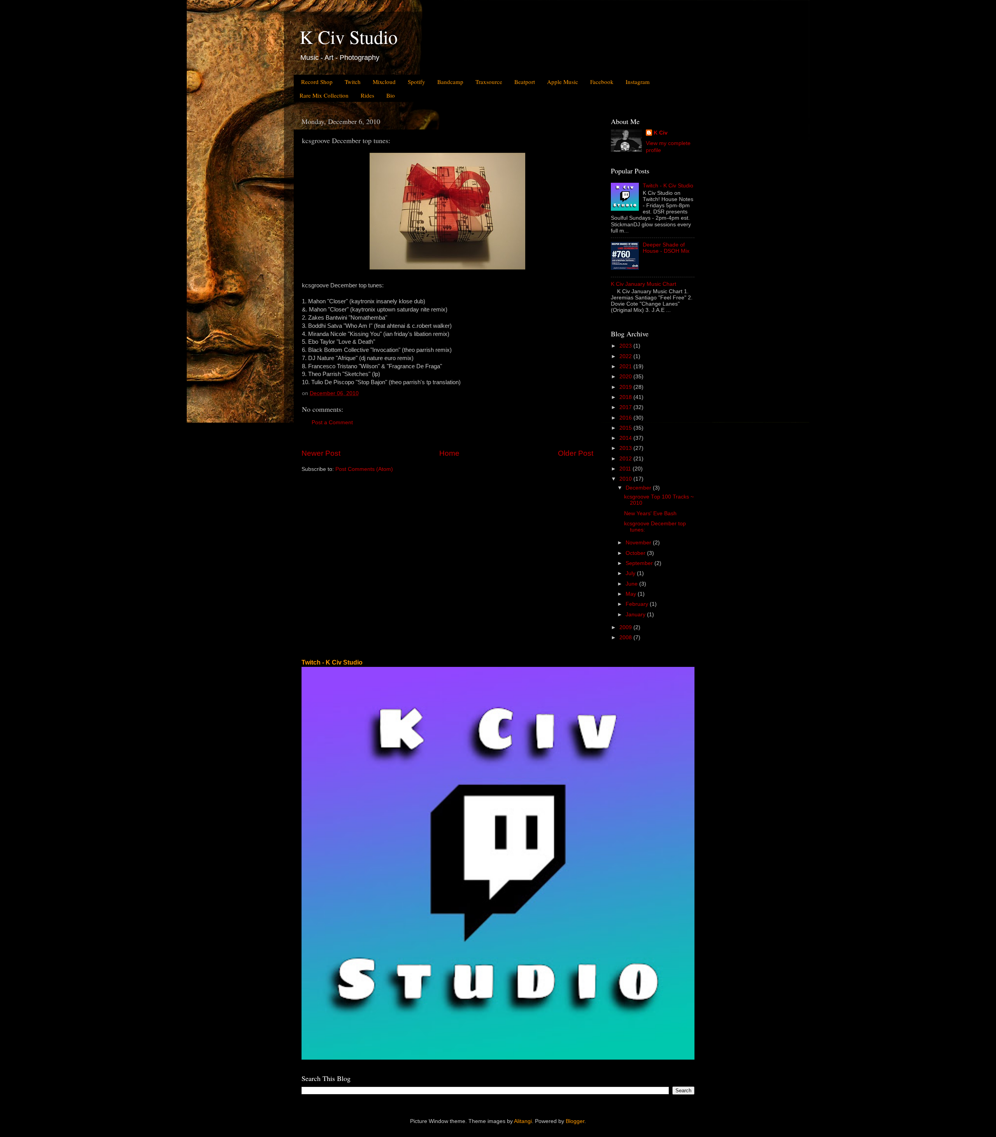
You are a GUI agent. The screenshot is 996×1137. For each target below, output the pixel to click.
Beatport (524, 82)
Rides (367, 95)
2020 (626, 377)
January (636, 614)
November (639, 543)
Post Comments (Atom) (364, 469)
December (639, 488)
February (638, 604)
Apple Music (562, 82)
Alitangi (523, 1121)
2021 (626, 366)
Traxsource (488, 82)
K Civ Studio (349, 36)
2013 (626, 448)
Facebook (602, 82)
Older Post (575, 453)
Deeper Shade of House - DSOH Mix (666, 248)
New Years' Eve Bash (650, 513)
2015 (626, 428)
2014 (626, 438)
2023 (626, 346)
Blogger (575, 1121)
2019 (626, 387)
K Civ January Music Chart (643, 284)
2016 (626, 418)
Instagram (638, 82)
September (640, 563)
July (631, 573)
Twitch (353, 82)
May (632, 594)
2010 (626, 479)
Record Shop (317, 82)
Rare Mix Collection (324, 95)
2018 (626, 397)
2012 (626, 459)
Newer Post (321, 453)
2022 (626, 356)
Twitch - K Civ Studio (668, 186)
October (636, 553)
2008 (626, 637)
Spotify (416, 82)
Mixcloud (384, 82)
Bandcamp (450, 82)
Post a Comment (332, 422)
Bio (390, 95)
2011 (626, 469)
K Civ (661, 133)
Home (449, 453)
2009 (626, 627)
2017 (626, 407)
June (632, 584)
